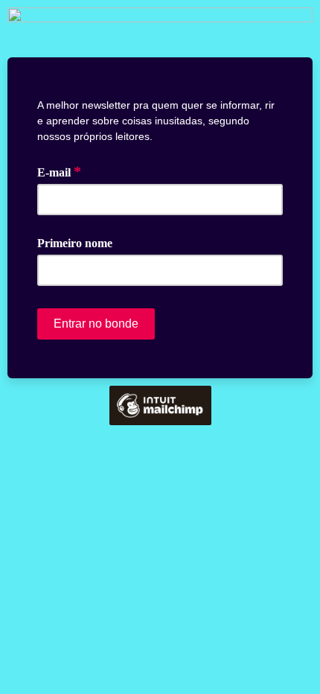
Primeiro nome (74, 243)
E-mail (59, 171)
